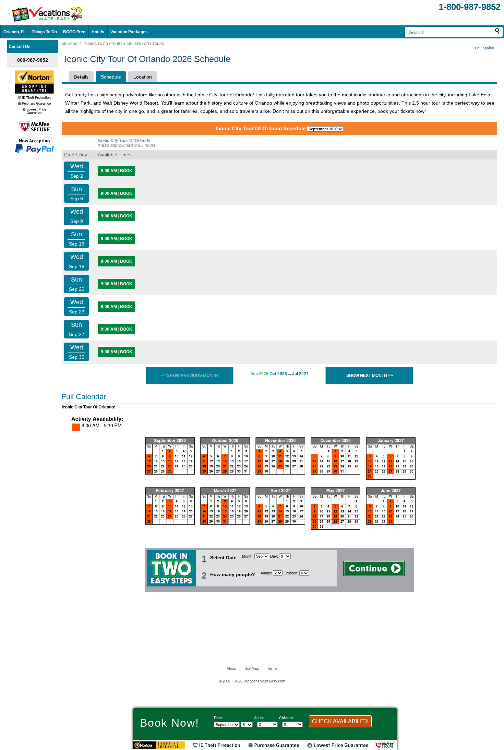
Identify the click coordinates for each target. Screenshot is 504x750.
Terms (272, 668)
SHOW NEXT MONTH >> (369, 375)
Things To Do (44, 31)
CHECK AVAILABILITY (340, 721)
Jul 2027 (300, 373)
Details (81, 77)
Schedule (111, 77)
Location (142, 77)
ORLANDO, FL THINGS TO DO (85, 44)
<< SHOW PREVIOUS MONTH (189, 375)
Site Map (251, 668)
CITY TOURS (154, 44)
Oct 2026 (278, 373)
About (231, 668)
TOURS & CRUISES (126, 44)
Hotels (98, 31)
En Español (484, 48)
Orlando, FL (14, 31)
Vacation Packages (129, 31)
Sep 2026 (259, 373)
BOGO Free (74, 31)
